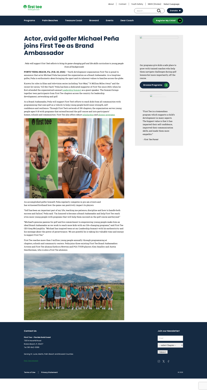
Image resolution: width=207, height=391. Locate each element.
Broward (94, 21)
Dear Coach (127, 20)
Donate (174, 10)
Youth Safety (137, 4)
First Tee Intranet (31, 361)
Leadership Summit (71, 90)
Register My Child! (166, 20)
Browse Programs (152, 85)
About (111, 4)
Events (109, 21)
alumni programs (106, 114)
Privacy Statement (49, 372)
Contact (122, 4)
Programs (29, 20)
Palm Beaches (50, 21)
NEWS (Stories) (154, 4)
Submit (162, 352)
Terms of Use (29, 372)
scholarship (88, 114)
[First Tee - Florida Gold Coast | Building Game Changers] (37, 8)
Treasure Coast (73, 21)
